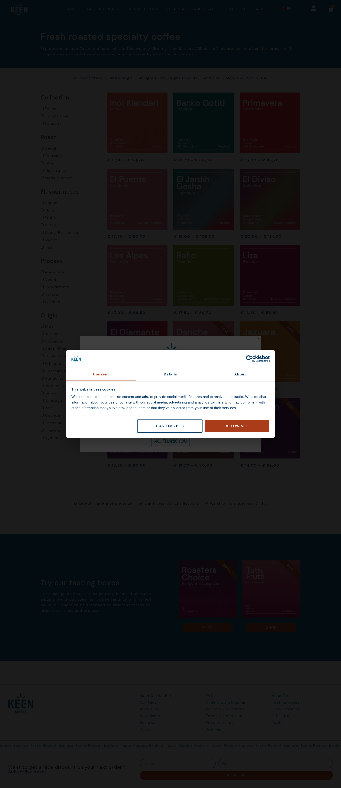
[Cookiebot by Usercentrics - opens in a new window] (249, 358)
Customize (167, 426)
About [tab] (240, 374)
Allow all (237, 426)
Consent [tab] (101, 374)
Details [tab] (170, 374)
